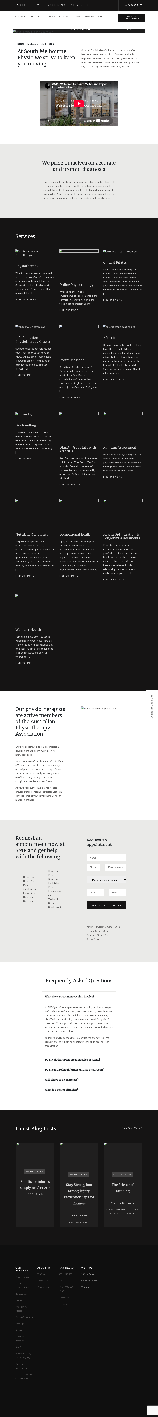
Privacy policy (43, 1287)
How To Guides (94, 17)
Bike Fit (18, 1347)
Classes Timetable (24, 1317)
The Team (49, 17)
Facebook (64, 1297)
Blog (77, 17)
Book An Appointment (131, 18)
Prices (35, 17)
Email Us (63, 1280)
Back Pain (28, 900)
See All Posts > (132, 1128)
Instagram (64, 1304)
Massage (19, 1323)
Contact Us (42, 1280)
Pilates (18, 1300)
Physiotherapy (22, 1276)
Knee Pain (53, 878)
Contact (65, 17)
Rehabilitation (22, 1293)
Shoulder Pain (30, 888)
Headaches (29, 876)
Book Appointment (152, 707)
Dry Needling (21, 1330)
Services (21, 17)
